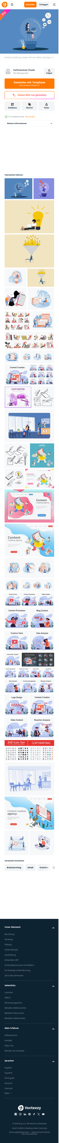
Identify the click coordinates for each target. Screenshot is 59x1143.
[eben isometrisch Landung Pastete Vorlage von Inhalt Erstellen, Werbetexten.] (19, 623)
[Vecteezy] (4, 4)
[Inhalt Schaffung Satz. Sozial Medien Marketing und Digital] (29, 471)
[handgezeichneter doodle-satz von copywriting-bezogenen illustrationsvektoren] (17, 575)
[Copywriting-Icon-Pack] (29, 999)
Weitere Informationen (17, 122)
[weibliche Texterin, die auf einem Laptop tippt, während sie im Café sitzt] (29, 545)
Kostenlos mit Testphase (29, 84)
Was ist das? (30, 116)
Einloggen (43, 4)
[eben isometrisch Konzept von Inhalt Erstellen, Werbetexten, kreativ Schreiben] (17, 600)
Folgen (49, 73)
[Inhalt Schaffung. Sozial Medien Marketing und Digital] (17, 777)
